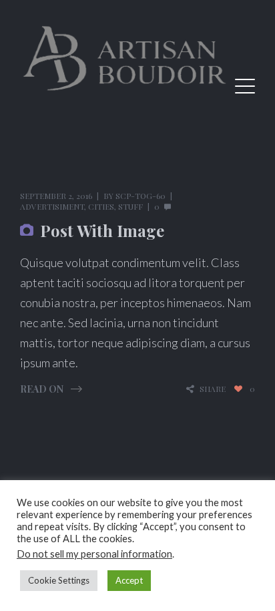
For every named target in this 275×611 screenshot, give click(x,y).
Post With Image (102, 230)
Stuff (130, 206)
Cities (101, 206)
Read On (41, 389)
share (213, 389)
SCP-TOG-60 (140, 195)
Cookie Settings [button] (58, 580)
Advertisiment (52, 206)
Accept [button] (129, 580)
